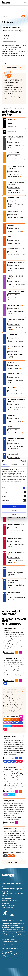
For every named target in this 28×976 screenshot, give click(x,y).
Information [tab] (14, 464)
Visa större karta (13, 67)
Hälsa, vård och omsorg (13, 592)
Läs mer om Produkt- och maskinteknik (15, 447)
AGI (4, 553)
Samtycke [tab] (5, 464)
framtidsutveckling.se (9, 941)
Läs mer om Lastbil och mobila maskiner (16, 408)
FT (5, 400)
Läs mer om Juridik (13, 243)
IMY (4, 539)
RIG (4, 131)
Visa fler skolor (12, 862)
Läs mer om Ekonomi (14, 231)
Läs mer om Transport (14, 433)
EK (4, 226)
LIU (4, 138)
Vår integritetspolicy (9, 948)
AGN (4, 568)
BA (4, 320)
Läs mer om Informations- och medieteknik (15, 191)
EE (4, 375)
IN (4, 439)
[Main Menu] (25, 2)
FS (4, 277)
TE (5, 167)
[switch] (24, 492)
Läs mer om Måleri (13, 368)
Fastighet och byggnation (14, 568)
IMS (4, 525)
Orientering (10, 126)
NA (4, 153)
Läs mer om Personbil (14, 421)
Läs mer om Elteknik (13, 394)
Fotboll (9, 123)
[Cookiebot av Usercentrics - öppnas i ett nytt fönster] (20, 461)
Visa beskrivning (11, 570)
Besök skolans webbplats (9, 41)
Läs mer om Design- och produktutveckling (14, 176)
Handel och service (12, 580)
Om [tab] (23, 464)
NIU (4, 120)
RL (4, 292)
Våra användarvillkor (9, 945)
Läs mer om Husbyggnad (15, 341)
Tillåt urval (14, 510)
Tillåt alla (14, 506)
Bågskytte (10, 119)
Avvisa (14, 514)
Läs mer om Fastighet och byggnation (15, 574)
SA (5, 249)
